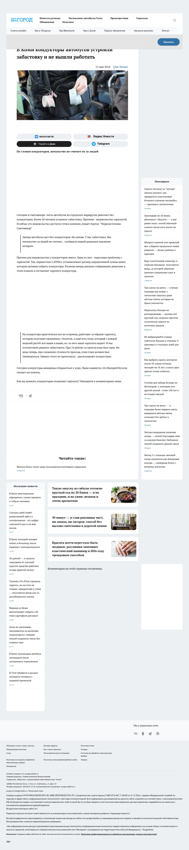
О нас (8, 753)
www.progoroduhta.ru (29, 774)
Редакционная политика (16, 749)
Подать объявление (115, 30)
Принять (168, 41)
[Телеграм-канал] (100, 144)
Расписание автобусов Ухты (85, 18)
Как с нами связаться (52, 749)
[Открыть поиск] (174, 20)
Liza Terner (120, 67)
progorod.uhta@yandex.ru (17, 791)
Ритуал (165, 30)
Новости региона (50, 18)
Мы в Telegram (43, 30)
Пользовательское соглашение (56, 753)
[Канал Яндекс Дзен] (44, 144)
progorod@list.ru (68, 786)
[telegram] (31, 396)
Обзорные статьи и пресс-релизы (20, 746)
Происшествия (119, 18)
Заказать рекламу (143, 30)
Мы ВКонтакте (67, 30)
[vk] (21, 396)
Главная (84, 760)
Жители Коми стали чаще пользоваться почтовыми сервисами (51, 468)
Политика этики (87, 746)
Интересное (11, 766)
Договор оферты (50, 746)
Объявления (47, 22)
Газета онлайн (18, 30)
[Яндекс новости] (100, 137)
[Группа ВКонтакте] (44, 137)
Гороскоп (142, 18)
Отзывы (84, 749)
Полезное (68, 22)
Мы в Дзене (89, 30)
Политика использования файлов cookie (60, 760)
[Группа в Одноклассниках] (143, 734)
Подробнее (147, 829)
